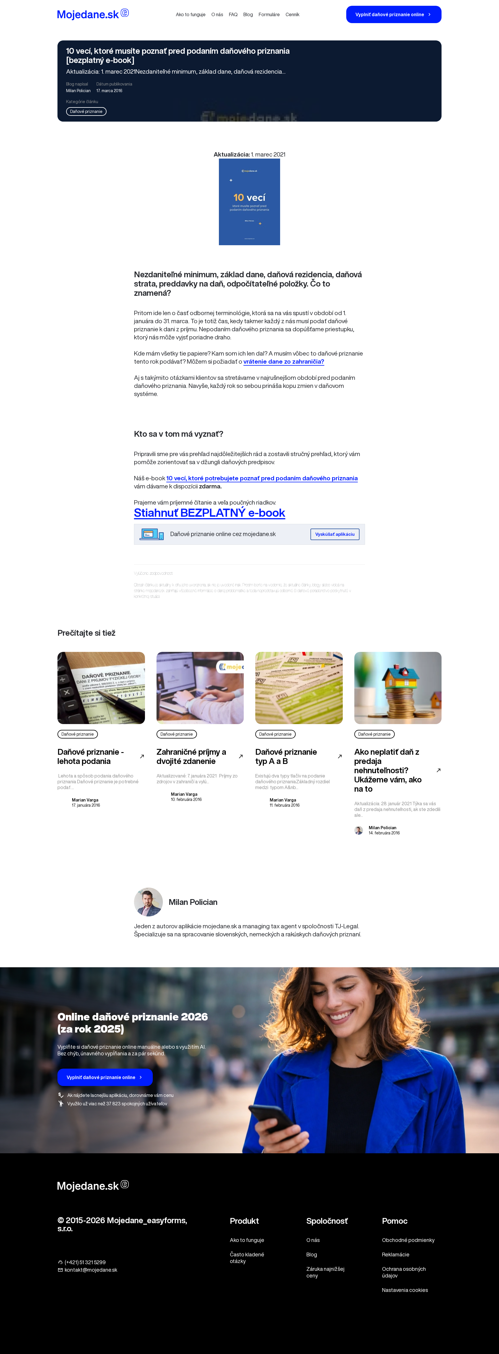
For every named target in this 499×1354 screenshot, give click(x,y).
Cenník (292, 14)
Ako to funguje (191, 14)
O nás (217, 14)
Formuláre (269, 14)
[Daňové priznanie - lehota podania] (101, 688)
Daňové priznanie (86, 111)
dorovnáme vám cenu (151, 1095)
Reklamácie (395, 1254)
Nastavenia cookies (405, 1289)
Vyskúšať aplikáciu (335, 534)
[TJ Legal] (93, 15)
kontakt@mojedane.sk (91, 1269)
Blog (248, 14)
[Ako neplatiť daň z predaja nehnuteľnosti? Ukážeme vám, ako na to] (398, 688)
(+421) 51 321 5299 (85, 1262)
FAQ (233, 14)
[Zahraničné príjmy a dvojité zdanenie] (200, 688)
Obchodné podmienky (408, 1240)
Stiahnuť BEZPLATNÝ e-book (209, 512)
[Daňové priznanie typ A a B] (299, 688)
